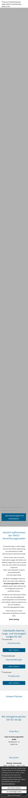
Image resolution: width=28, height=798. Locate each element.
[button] (14, 517)
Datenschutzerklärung (8, 784)
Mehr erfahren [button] (14, 650)
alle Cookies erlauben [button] (14, 788)
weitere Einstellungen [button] (14, 795)
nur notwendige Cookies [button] (14, 792)
